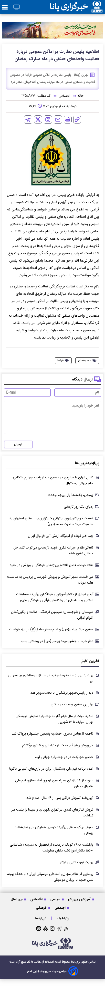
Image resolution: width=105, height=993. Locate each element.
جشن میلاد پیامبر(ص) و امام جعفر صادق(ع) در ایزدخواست (51, 630)
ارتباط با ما (62, 918)
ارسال (18, 444)
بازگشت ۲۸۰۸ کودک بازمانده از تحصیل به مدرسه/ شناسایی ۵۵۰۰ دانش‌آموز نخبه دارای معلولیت (51, 848)
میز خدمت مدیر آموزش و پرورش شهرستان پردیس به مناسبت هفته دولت (50, 580)
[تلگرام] (28, 119)
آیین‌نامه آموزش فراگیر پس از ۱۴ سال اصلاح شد (59, 798)
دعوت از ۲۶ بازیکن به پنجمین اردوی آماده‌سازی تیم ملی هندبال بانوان (54, 783)
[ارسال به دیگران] (58, 119)
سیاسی (55, 899)
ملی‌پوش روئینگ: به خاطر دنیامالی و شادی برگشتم (57, 745)
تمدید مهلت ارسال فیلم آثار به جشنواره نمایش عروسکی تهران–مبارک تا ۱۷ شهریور (54, 719)
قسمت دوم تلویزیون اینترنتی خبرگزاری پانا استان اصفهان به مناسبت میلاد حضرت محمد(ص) (51, 521)
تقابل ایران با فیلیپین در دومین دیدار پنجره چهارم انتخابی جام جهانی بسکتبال (53, 480)
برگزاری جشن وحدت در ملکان (72, 705)
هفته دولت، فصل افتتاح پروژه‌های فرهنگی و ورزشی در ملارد (51, 565)
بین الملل (17, 899)
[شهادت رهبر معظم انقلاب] (52, 30)
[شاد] (45, 928)
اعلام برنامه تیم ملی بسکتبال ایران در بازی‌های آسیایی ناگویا (51, 769)
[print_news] (68, 119)
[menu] (5, 7)
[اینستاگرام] (48, 119)
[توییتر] (38, 119)
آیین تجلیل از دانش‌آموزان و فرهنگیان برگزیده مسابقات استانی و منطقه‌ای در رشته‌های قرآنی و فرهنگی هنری (54, 597)
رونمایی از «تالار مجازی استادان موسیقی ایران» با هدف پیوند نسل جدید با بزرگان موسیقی (50, 877)
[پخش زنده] (16, 7)
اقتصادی (36, 899)
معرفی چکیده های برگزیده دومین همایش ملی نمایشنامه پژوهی (54, 830)
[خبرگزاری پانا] (76, 7)
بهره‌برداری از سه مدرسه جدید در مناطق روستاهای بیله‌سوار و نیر (50, 678)
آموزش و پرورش (79, 899)
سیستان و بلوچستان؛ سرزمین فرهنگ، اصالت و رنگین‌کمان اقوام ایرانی (52, 615)
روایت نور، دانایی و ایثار (76, 862)
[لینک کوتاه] (77, 119)
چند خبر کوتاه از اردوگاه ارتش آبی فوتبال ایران (60, 536)
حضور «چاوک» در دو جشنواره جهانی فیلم (64, 757)
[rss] (66, 928)
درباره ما (41, 918)
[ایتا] (38, 928)
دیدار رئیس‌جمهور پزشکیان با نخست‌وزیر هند (61, 693)
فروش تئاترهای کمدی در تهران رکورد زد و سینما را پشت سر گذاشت (52, 813)
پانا (73, 961)
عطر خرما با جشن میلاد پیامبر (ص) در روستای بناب (57, 641)
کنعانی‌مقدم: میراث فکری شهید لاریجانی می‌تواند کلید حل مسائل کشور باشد (53, 551)
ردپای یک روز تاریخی (78, 507)
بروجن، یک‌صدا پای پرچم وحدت (70, 495)
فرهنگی (41, 908)
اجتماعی (60, 908)
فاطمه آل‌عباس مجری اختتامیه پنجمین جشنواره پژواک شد (52, 734)
